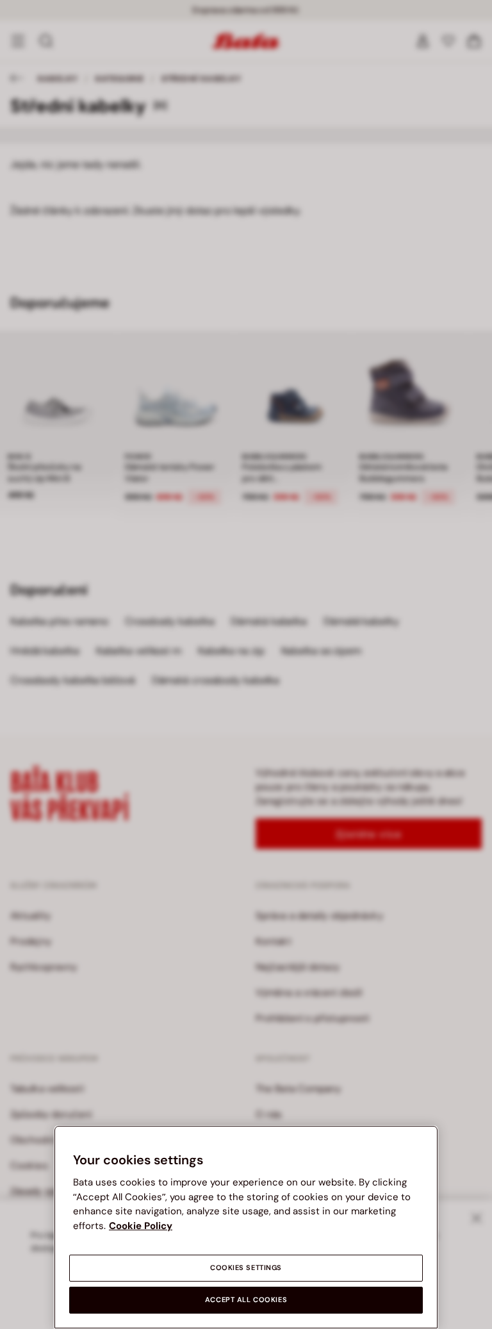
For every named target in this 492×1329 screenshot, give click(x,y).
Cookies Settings (246, 1268)
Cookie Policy (140, 1225)
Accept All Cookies (246, 1300)
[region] (246, 1227)
